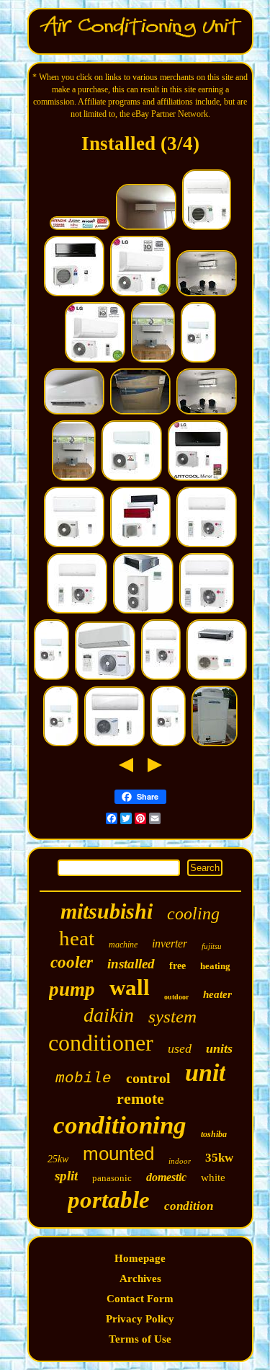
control (148, 1078)
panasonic (112, 1177)
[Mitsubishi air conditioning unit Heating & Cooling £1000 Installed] (198, 360)
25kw (58, 1159)
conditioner (100, 1043)
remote (140, 1099)
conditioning (119, 1125)
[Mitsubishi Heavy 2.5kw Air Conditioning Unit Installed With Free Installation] (131, 479)
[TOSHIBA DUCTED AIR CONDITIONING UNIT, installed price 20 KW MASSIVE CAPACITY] (143, 611)
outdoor (176, 997)
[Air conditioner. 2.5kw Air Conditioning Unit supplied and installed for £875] (206, 294)
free (177, 965)
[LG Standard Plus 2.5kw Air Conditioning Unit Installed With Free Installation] (206, 611)
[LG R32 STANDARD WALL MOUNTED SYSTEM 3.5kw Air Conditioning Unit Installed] (140, 294)
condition (188, 1206)
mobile (83, 1078)
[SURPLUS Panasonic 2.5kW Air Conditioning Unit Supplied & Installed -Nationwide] (140, 412)
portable (109, 1200)
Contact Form (140, 1298)
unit (205, 1072)
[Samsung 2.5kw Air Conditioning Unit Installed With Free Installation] (114, 744)
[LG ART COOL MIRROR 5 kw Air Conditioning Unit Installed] (198, 479)
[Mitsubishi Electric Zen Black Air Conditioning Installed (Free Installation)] (74, 294)
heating (215, 965)
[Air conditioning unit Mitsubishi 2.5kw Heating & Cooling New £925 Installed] (61, 744)
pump (72, 989)
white (213, 1177)
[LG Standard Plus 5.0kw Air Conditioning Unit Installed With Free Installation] (206, 545)
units (219, 1048)
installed (131, 963)
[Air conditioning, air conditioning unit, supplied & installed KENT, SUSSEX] (80, 228)
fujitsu (212, 946)
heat (76, 938)
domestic (166, 1177)
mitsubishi (106, 911)
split (66, 1175)
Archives (140, 1278)
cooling (193, 913)
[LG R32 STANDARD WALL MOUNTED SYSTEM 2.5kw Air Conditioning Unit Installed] (95, 360)
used (180, 1048)
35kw (219, 1157)
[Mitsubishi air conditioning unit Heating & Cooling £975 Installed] (51, 678)
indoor (179, 1161)
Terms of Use (140, 1339)
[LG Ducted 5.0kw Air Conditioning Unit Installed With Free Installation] (216, 678)
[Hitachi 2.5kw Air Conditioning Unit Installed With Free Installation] (74, 545)
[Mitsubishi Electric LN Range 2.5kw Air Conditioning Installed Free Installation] (140, 545)
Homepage (140, 1258)
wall (129, 987)
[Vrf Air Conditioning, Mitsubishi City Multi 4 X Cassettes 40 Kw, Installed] (214, 744)
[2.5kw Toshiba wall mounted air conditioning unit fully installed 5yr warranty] (105, 678)
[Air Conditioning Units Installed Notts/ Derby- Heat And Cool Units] (146, 228)
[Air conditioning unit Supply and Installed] (153, 360)
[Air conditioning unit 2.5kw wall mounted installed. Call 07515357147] (207, 228)
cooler (71, 962)
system (172, 1016)
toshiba (214, 1134)
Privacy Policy (140, 1319)
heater (217, 994)
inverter (169, 943)
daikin (109, 1015)
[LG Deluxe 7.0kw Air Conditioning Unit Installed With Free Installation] (77, 611)
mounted (118, 1153)
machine (123, 945)
